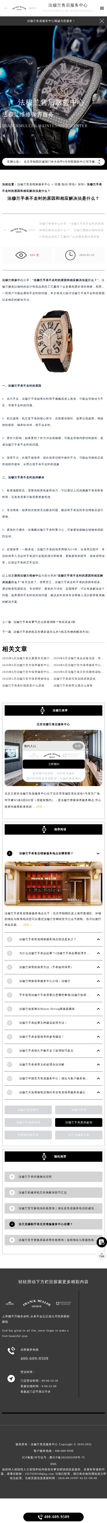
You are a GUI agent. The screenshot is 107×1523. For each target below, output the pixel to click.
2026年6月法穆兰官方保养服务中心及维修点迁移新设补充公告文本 (47, 671)
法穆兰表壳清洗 (28, 1109)
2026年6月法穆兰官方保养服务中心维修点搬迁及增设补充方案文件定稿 (50, 665)
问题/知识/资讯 (65, 184)
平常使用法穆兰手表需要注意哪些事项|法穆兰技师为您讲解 (58, 994)
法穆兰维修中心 (12, 280)
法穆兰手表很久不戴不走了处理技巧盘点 (46, 1050)
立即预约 (53, 764)
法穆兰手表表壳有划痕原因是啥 (75, 678)
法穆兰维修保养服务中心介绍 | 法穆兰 (45, 981)
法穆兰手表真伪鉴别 (78, 1122)
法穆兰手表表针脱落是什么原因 (23, 685)
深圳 (81, 184)
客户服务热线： (54, 1450)
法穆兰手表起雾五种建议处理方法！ (43, 1022)
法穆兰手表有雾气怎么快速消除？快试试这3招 (44, 621)
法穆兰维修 (27, 575)
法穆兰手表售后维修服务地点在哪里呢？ (46, 853)
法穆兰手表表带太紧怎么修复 (73, 685)
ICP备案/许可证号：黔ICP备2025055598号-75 (53, 1457)
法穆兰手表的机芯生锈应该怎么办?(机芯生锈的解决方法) (51, 631)
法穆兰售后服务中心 (68, 5)
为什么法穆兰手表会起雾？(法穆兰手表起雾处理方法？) (56, 953)
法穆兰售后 (78, 1109)
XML (53, 1463)
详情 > (27, 924)
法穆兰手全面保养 (28, 1122)
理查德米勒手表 (28, 1134)
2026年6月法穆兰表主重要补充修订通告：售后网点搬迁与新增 (44, 658)
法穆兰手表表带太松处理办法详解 (41, 1064)
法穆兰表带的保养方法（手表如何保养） (46, 967)
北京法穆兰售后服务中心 (53, 724)
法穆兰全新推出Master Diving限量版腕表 (47, 1008)
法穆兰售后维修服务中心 (33, 184)
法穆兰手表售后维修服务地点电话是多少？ (48, 939)
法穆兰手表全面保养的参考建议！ (41, 1036)
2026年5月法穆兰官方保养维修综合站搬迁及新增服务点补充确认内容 (48, 678)
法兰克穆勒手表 (78, 1134)
